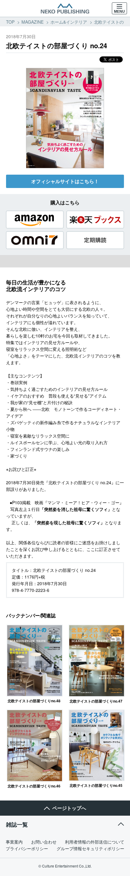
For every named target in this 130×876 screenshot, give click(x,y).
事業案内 (14, 842)
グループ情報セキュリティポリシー (90, 848)
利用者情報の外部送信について (94, 842)
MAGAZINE (32, 22)
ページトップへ (69, 807)
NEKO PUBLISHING (65, 8)
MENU (119, 11)
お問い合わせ (44, 842)
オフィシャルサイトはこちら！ (65, 181)
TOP (10, 22)
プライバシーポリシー (27, 848)
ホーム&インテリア (68, 22)
